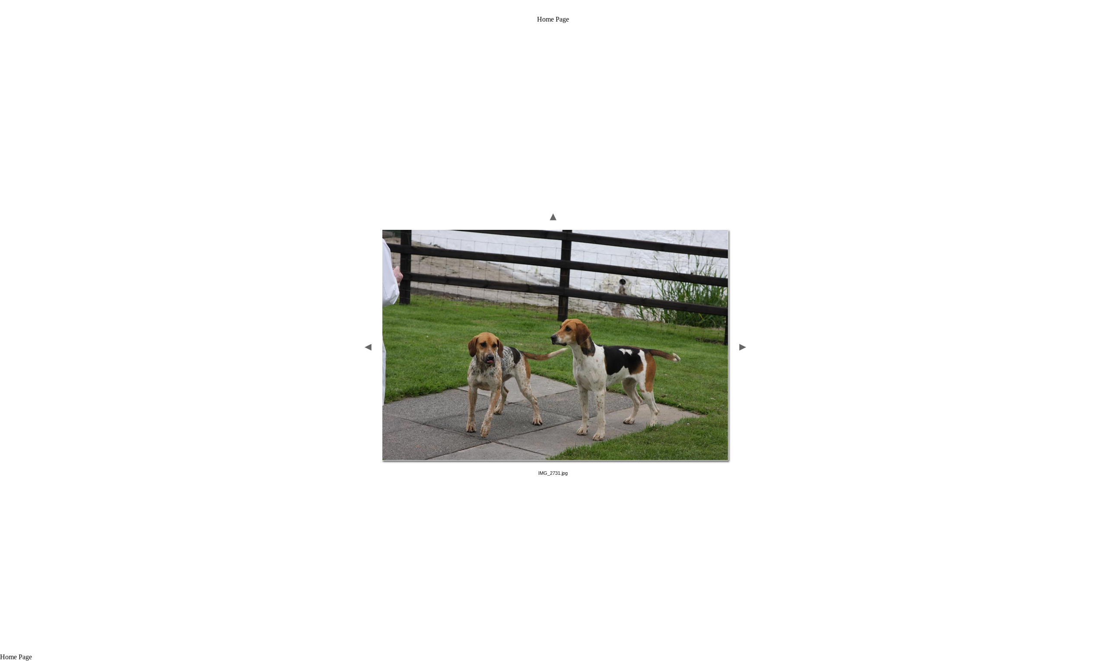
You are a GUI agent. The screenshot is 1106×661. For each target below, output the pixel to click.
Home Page (553, 19)
